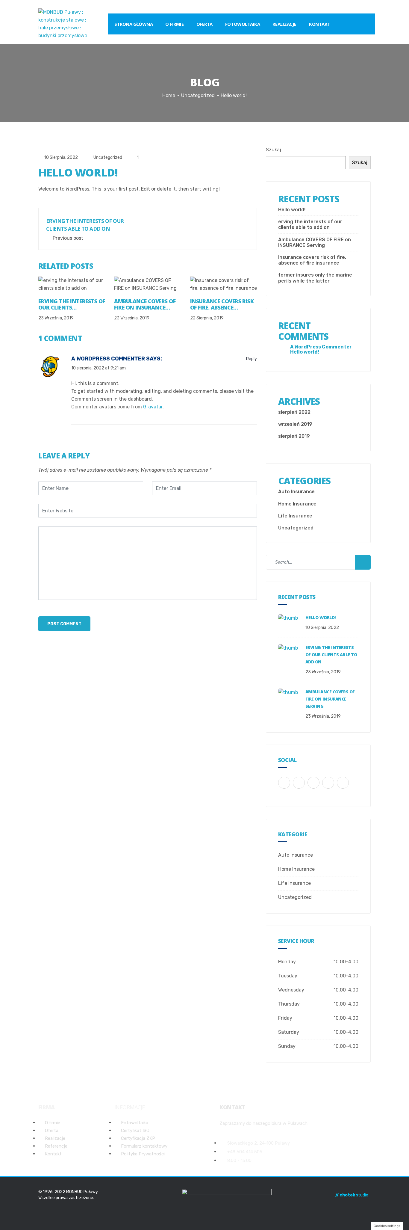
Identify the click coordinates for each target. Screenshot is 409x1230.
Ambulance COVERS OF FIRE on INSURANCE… (144, 304)
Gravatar (153, 407)
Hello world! (291, 209)
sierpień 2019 (294, 436)
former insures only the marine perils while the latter (315, 277)
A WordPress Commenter (108, 358)
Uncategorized (107, 157)
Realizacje (284, 24)
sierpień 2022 (294, 412)
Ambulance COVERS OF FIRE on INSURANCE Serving (314, 242)
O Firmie (174, 24)
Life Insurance (295, 516)
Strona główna (133, 24)
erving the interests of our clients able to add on (310, 224)
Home (168, 95)
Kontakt (319, 24)
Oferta (204, 24)
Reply (251, 358)
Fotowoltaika (242, 24)
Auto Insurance (296, 491)
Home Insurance (297, 504)
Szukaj (273, 150)
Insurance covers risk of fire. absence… (222, 304)
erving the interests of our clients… (71, 304)
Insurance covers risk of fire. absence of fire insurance (312, 260)
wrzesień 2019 (295, 424)
